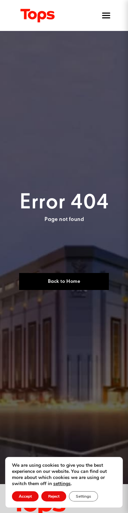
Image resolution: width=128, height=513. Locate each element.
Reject (53, 496)
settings (62, 484)
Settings (83, 496)
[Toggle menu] (105, 15)
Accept (25, 496)
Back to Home (64, 281)
